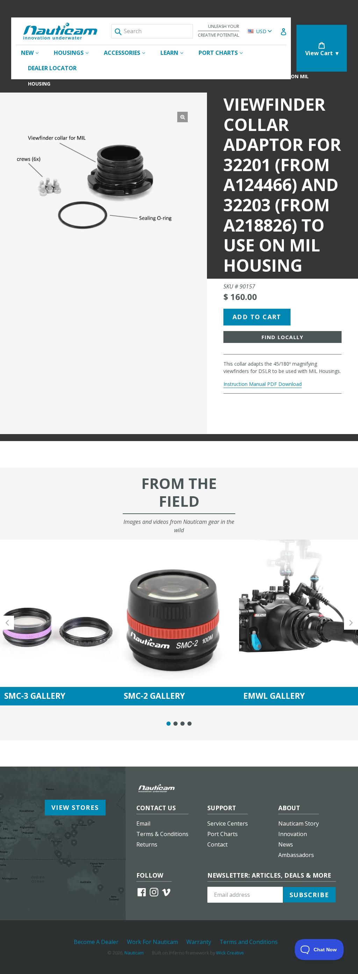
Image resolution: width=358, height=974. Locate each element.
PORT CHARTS (224, 53)
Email (143, 823)
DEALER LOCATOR (52, 68)
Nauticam (134, 953)
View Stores (75, 807)
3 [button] (182, 724)
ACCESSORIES (128, 53)
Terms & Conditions (162, 834)
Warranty (198, 942)
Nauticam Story (298, 823)
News (285, 844)
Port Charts (222, 834)
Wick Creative (230, 953)
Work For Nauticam (152, 942)
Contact (217, 844)
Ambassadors (296, 855)
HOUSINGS (74, 53)
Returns (146, 844)
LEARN (175, 53)
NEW (33, 53)
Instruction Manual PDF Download (262, 384)
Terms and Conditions (249, 942)
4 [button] (189, 724)
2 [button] (175, 724)
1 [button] (168, 724)
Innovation (292, 834)
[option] (60, 622)
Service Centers (227, 823)
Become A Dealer (96, 942)
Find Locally (282, 337)
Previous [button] (7, 622)
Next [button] (351, 622)
